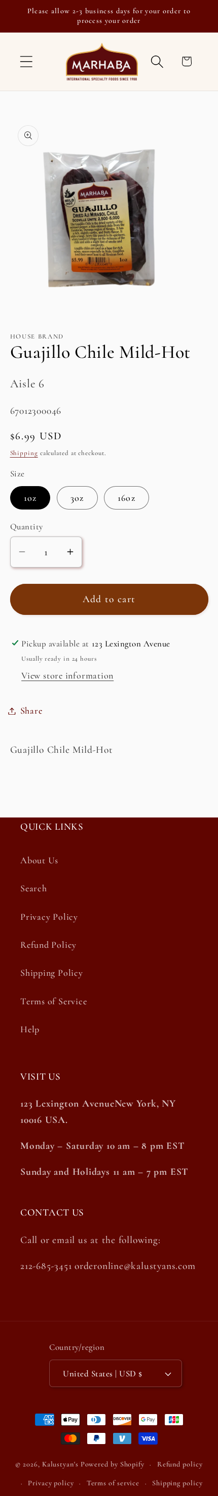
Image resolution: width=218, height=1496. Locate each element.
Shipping (24, 453)
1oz (30, 497)
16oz (126, 497)
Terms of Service (53, 1001)
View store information (67, 675)
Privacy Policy (49, 916)
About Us (39, 860)
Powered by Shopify (112, 1464)
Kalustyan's (60, 1464)
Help (30, 1029)
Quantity (26, 526)
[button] (26, 61)
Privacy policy (51, 1483)
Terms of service (113, 1483)
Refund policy (180, 1464)
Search (33, 888)
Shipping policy (177, 1483)
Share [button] (31, 710)
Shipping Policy (51, 972)
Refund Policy (48, 944)
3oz (77, 497)
